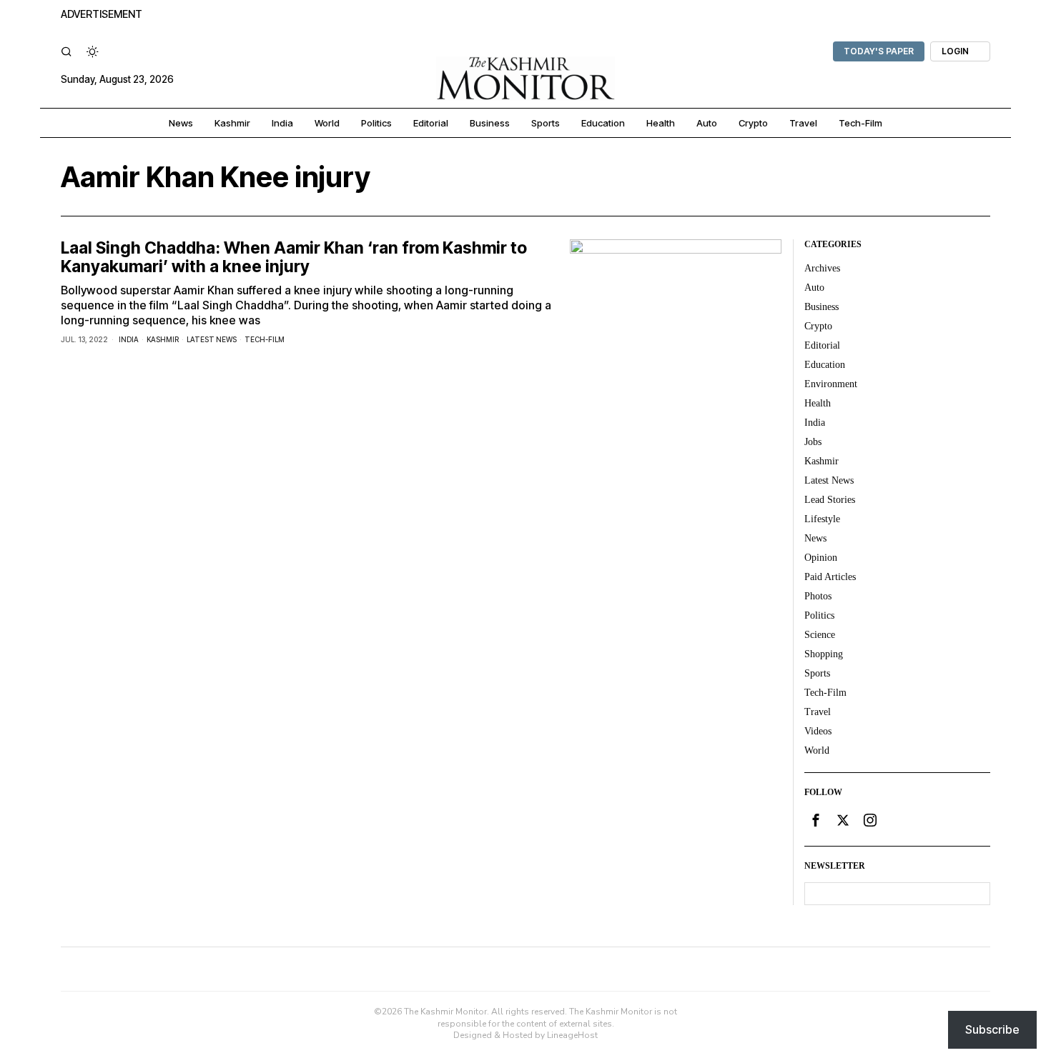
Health (817, 403)
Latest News (212, 339)
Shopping (823, 654)
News (815, 538)
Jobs (812, 441)
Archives (822, 268)
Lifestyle (822, 519)
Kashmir (163, 339)
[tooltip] (815, 820)
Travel (817, 712)
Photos (818, 596)
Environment (830, 384)
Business (821, 306)
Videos (818, 731)
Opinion (820, 557)
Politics (819, 615)
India (129, 339)
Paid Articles (830, 577)
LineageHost (572, 1035)
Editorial (822, 345)
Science (819, 634)
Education (824, 364)
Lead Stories (829, 499)
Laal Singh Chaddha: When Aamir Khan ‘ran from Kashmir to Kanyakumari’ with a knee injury (294, 257)
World (816, 750)
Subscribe (992, 1029)
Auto (814, 287)
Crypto (818, 326)
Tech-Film (265, 339)
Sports (817, 673)
